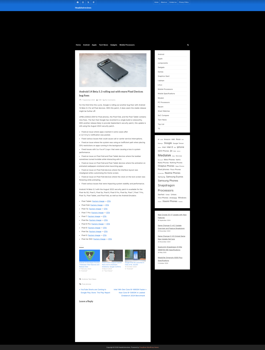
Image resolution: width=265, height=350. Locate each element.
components (163, 63)
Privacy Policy (184, 2)
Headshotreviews (83, 7)
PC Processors (164, 102)
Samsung (161, 177)
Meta (173, 156)
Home (156, 2)
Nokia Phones (163, 163)
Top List (161, 124)
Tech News (103, 45)
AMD (173, 139)
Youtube (180, 201)
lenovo (178, 151)
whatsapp (173, 198)
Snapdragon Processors (166, 188)
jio (171, 150)
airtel (161, 139)
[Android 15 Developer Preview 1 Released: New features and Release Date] (89, 256)
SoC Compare (163, 115)
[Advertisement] (132, 27)
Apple (94, 45)
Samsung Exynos (174, 176)
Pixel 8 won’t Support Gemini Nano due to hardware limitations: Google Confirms (112, 265)
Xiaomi (159, 201)
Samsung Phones (168, 180)
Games (160, 72)
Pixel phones (86, 284)
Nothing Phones (176, 163)
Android (86, 45)
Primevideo (161, 173)
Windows (182, 197)
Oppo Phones (179, 166)
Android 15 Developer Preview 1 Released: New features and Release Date (89, 265)
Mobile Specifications (166, 93)
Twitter (167, 194)
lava (174, 151)
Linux (160, 85)
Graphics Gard (163, 76)
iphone (180, 147)
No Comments (110, 100)
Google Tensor (178, 143)
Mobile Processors (127, 45)
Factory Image (98, 201)
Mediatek (164, 155)
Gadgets (113, 45)
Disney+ (160, 143)
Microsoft (160, 160)
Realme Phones (172, 173)
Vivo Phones (163, 198)
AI (158, 139)
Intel (164, 147)
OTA (109, 201)
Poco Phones (175, 169)
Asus (178, 139)
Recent (160, 107)
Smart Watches (164, 111)
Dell (183, 139)
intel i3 (170, 147)
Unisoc (174, 194)
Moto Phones (169, 159)
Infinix (159, 147)
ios (175, 147)
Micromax (179, 156)
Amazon (167, 139)
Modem (161, 98)
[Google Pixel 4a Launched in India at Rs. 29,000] (135, 256)
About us (164, 2)
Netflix (178, 160)
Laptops (161, 80)
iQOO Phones (163, 151)
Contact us (172, 2)
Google (168, 143)
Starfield (161, 194)
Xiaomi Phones (169, 201)
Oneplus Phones (166, 166)
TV (159, 129)
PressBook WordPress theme (149, 347)
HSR (99, 100)
